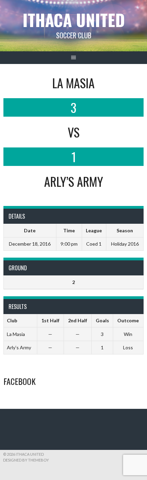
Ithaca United (74, 20)
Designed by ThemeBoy (26, 460)
